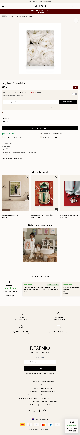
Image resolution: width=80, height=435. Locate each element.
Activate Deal (68, 102)
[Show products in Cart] (77, 5)
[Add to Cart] (56, 209)
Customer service (47, 385)
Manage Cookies (46, 405)
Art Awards (35, 402)
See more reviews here (40, 301)
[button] (74, 122)
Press (37, 385)
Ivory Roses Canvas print (24, 16)
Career (36, 388)
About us (36, 381)
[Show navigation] (3, 5)
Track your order (46, 388)
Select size (5, 118)
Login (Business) (33, 405)
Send (40, 369)
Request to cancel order (49, 402)
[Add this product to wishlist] (76, 20)
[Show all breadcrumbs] (4, 16)
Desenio (45, 429)
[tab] (10, 79)
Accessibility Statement (31, 395)
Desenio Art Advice (47, 381)
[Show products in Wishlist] (73, 5)
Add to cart (40, 128)
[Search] (7, 5)
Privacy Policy (36, 107)
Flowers (10, 16)
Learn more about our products (12, 159)
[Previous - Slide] (2, 48)
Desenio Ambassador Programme (28, 398)
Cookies (44, 395)
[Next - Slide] (77, 48)
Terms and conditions (48, 391)
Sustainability (34, 391)
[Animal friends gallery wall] (40, 245)
